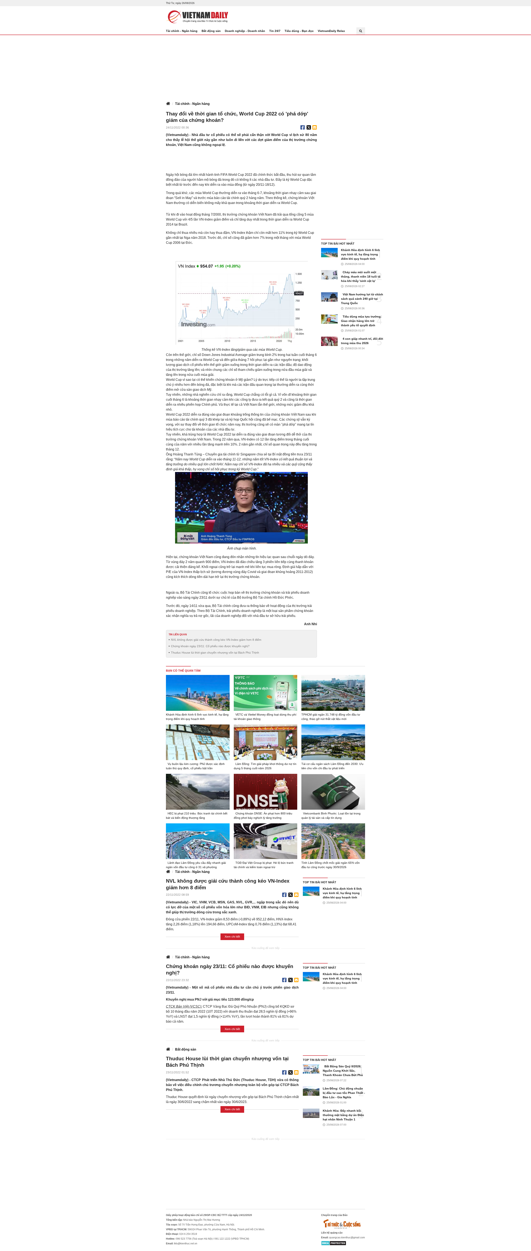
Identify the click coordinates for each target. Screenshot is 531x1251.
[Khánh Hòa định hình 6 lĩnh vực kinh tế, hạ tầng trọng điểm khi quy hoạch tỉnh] (329, 252)
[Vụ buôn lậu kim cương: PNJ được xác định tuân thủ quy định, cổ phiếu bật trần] (198, 742)
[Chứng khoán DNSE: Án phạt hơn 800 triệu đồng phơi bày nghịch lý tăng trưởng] (265, 792)
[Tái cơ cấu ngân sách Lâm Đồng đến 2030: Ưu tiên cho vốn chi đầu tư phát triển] (333, 742)
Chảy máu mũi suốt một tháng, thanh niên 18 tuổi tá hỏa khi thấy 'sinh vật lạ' (360, 277)
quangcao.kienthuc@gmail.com (347, 1237)
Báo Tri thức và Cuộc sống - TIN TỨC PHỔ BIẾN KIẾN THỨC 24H (197, 16)
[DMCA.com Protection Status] (333, 1242)
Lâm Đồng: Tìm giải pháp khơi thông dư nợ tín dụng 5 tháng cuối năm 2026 (265, 766)
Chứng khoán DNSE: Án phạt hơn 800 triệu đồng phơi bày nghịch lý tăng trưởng (263, 815)
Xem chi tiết (232, 936)
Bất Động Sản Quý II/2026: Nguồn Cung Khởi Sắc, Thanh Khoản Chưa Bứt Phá (343, 1071)
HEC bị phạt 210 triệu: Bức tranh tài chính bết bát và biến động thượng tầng (196, 815)
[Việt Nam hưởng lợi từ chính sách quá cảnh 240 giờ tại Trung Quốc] (329, 297)
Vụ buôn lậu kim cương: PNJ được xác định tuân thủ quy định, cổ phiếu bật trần (195, 766)
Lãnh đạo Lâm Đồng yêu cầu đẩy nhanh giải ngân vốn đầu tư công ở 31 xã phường (196, 865)
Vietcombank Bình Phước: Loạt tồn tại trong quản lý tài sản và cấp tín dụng (330, 815)
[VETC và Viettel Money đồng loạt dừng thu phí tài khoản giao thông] (265, 693)
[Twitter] (308, 127)
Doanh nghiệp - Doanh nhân (245, 31)
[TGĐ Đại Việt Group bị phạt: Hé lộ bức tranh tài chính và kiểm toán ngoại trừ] (265, 841)
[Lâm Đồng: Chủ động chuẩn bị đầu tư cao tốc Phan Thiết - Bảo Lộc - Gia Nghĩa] (311, 1091)
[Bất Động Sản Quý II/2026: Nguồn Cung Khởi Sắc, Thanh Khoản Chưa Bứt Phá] (311, 1069)
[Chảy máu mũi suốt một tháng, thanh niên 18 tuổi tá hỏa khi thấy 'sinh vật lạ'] (329, 274)
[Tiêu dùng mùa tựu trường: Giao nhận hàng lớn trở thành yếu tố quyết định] (329, 319)
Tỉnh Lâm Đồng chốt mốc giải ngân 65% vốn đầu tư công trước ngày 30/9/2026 (330, 865)
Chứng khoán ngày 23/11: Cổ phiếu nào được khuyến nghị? (210, 646)
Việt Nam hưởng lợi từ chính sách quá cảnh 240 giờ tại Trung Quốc (362, 299)
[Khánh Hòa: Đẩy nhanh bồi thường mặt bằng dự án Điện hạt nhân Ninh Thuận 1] (311, 1113)
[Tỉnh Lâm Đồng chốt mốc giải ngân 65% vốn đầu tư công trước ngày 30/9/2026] (333, 841)
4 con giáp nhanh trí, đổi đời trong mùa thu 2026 (362, 341)
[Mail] (314, 127)
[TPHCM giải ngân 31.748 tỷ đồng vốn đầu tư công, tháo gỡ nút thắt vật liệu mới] (333, 693)
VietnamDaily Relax (331, 31)
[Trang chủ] (168, 103)
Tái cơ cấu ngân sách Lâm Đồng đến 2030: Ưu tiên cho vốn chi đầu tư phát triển (332, 766)
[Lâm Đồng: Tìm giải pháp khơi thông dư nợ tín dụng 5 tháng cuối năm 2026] (265, 742)
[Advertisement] (265, 66)
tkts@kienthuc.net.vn (185, 1243)
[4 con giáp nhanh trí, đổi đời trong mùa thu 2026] (329, 341)
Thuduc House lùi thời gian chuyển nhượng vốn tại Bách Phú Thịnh (215, 652)
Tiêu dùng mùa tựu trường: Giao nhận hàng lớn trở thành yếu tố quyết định (361, 321)
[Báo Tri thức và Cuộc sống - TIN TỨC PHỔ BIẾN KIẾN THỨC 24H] (343, 1223)
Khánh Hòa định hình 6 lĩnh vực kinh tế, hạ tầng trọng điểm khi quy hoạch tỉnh (360, 254)
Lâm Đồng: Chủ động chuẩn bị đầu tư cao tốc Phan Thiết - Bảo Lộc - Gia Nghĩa (344, 1093)
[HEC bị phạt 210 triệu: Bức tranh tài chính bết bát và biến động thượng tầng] (198, 791)
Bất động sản (211, 31)
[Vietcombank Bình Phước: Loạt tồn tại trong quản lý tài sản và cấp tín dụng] (333, 791)
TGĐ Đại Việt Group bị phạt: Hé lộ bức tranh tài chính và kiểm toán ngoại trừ (264, 865)
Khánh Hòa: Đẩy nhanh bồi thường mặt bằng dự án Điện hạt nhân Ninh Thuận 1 (343, 1115)
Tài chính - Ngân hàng (181, 31)
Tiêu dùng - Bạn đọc (299, 31)
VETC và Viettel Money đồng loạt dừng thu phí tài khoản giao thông (265, 717)
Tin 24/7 (274, 31)
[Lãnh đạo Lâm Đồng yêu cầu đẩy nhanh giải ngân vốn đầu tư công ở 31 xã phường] (198, 841)
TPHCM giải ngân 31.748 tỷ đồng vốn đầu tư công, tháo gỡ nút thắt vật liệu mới (330, 717)
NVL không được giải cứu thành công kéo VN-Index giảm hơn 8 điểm (216, 639)
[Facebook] (302, 127)
